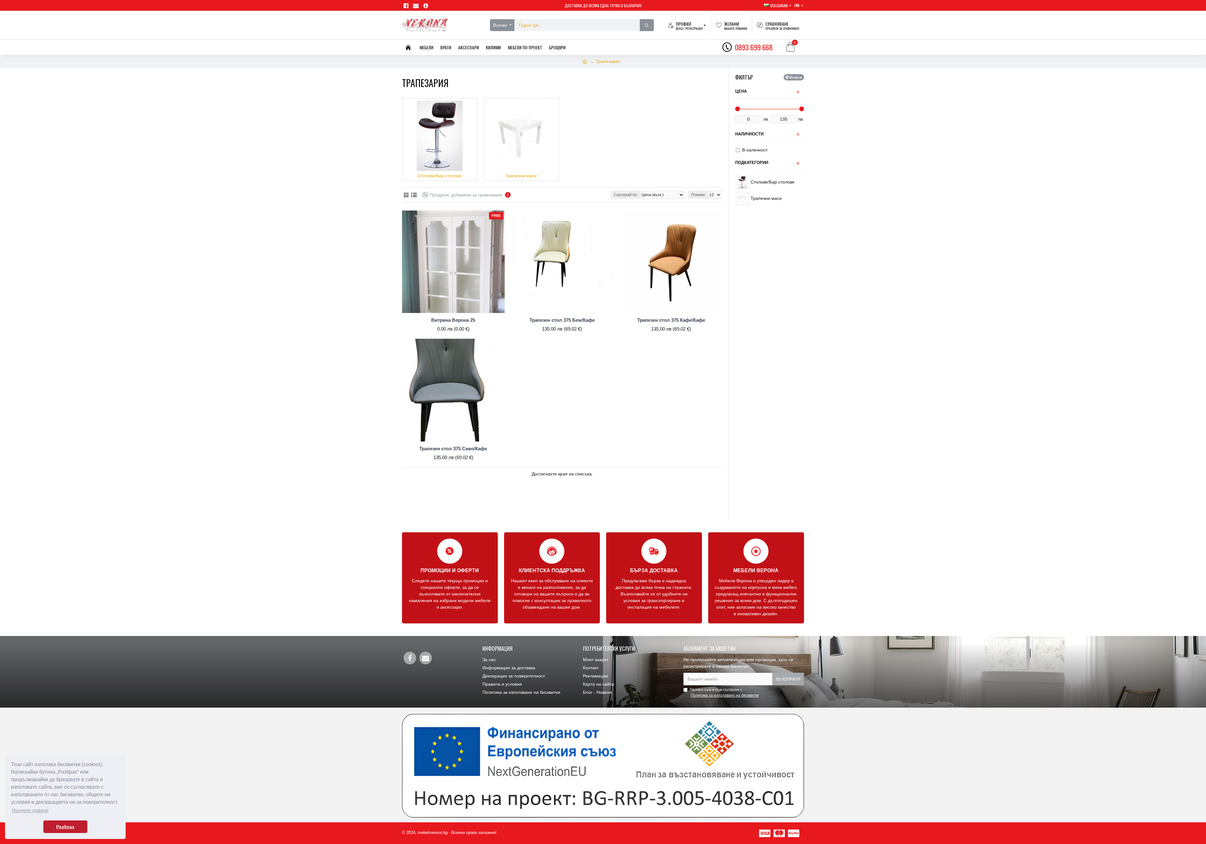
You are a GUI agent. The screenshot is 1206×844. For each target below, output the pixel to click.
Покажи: (698, 195)
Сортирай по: (626, 195)
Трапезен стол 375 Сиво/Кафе (453, 448)
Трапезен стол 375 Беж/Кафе (562, 320)
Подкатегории (751, 162)
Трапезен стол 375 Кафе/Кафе (671, 320)
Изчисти (796, 77)
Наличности (749, 134)
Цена (741, 91)
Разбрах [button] (65, 826)
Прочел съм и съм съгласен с (724, 693)
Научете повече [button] (30, 810)
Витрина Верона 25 (453, 320)
